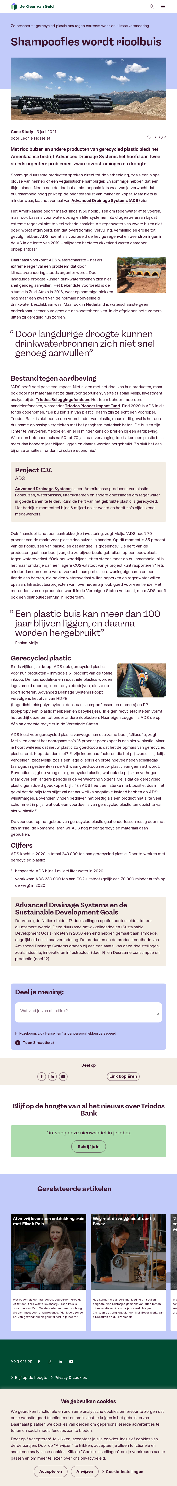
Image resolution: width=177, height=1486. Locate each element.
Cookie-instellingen (124, 1471)
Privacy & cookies (70, 1377)
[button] (171, 1277)
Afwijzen (84, 1471)
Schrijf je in (89, 1146)
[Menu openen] (163, 6)
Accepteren (50, 1471)
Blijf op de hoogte (31, 1377)
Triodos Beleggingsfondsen (62, 399)
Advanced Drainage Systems (43, 488)
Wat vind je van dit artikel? (44, 1010)
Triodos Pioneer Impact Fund (92, 405)
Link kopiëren (123, 1076)
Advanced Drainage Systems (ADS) (105, 200)
